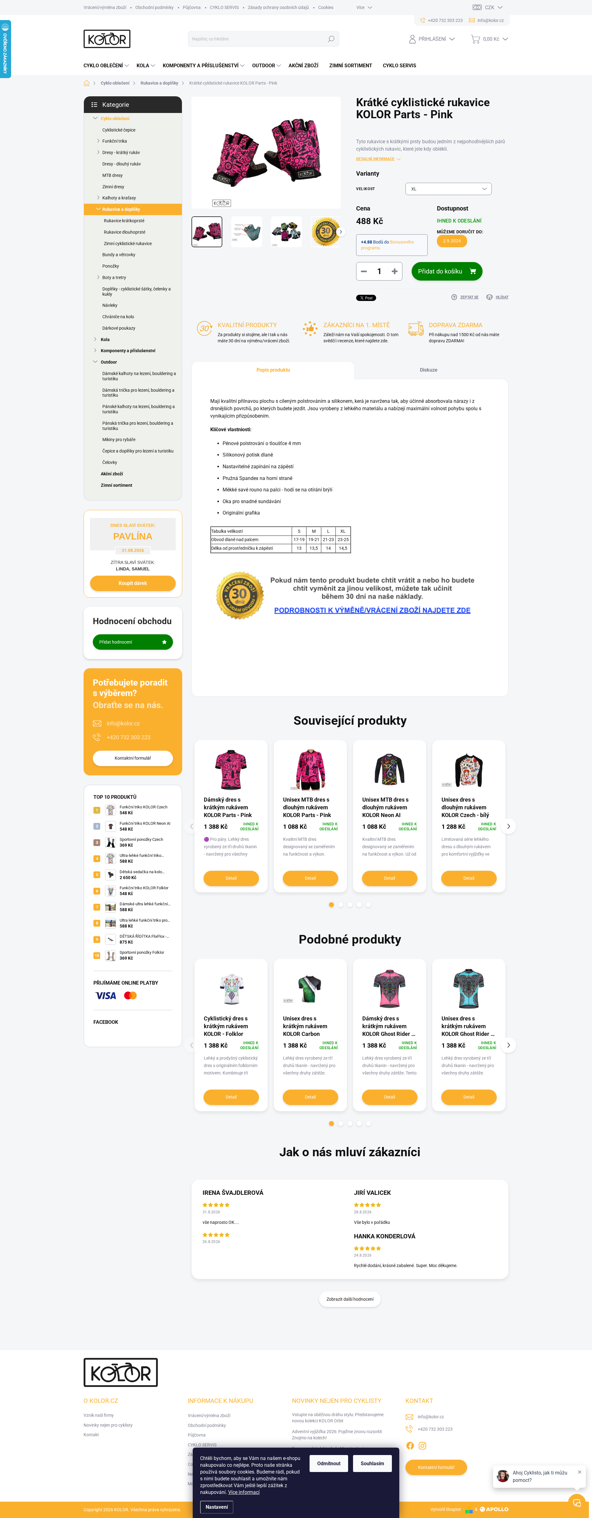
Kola (105, 339)
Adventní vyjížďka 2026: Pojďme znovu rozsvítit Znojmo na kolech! (337, 1434)
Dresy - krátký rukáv (121, 152)
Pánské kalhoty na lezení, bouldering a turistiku (138, 409)
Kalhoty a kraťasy (119, 197)
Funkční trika (114, 141)
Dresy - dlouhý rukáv (121, 163)
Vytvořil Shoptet (445, 1509)
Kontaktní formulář (133, 758)
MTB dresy (112, 175)
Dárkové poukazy (118, 328)
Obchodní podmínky (154, 7)
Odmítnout (328, 1463)
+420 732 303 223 (128, 737)
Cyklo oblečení (115, 118)
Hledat (331, 38)
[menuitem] (107, 65)
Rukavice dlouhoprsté (124, 232)
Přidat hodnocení (115, 642)
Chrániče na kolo (118, 316)
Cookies (325, 7)
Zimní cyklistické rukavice (128, 243)
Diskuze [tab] (429, 370)
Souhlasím (372, 1463)
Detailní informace (375, 159)
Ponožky (110, 266)
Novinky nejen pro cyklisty (108, 1425)
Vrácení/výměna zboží (105, 7)
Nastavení (217, 1507)
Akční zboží (112, 473)
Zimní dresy (113, 186)
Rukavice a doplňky (121, 209)
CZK (489, 7)
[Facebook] (410, 1444)
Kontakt (91, 1434)
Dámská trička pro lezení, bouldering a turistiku (138, 393)
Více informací (244, 1492)
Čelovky (109, 462)
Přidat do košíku (440, 271)
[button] (331, 905)
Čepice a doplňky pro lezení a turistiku (138, 450)
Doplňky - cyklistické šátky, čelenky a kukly (136, 291)
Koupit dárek (133, 583)
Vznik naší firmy (99, 1415)
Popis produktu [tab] (273, 370)
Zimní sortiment (116, 485)
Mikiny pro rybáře (118, 439)
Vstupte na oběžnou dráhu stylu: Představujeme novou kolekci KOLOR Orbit (338, 1417)
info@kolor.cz (123, 723)
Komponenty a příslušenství (128, 350)
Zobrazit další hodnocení (350, 1299)
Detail (231, 878)
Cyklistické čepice (118, 129)
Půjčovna (192, 7)
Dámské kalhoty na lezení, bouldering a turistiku (139, 376)
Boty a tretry (114, 277)
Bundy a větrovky (118, 254)
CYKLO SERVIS (224, 7)
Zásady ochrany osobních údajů (278, 7)
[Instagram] (422, 1444)
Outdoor (109, 362)
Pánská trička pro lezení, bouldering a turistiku (137, 426)
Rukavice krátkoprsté (124, 220)
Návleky (109, 305)
